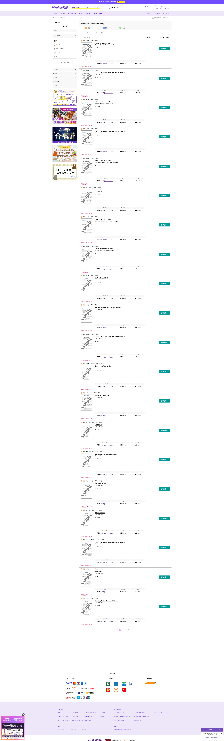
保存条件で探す (168, 18)
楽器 (55, 13)
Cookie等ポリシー (138, 720)
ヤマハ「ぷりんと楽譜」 (60, 7)
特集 (100, 13)
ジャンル (62, 13)
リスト (159, 37)
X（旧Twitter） (61, 729)
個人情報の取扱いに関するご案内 (141, 716)
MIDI (106, 28)
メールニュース (167, 13)
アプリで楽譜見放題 (63, 720)
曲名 (80, 13)
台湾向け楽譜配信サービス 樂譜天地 (122, 729)
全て (88, 32)
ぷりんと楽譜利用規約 (119, 720)
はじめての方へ (75, 712)
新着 (95, 13)
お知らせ (60, 712)
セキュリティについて (119, 712)
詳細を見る (164, 48)
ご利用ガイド (149, 13)
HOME (54, 17)
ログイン (167, 8)
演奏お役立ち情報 (89, 716)
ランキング (87, 13)
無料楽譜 (157, 13)
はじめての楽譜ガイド (90, 712)
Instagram (73, 729)
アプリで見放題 (99, 32)
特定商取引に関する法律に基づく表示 (123, 716)
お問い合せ (101, 716)
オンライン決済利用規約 (139, 712)
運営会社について (157, 712)
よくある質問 (102, 712)
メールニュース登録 (63, 716)
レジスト (124, 28)
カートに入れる (109, 63)
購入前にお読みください (77, 720)
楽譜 (89, 28)
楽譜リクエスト (88, 720)
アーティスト (72, 13)
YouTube (84, 729)
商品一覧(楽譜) (61, 17)
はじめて (155, 8)
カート (161, 8)
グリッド (167, 37)
